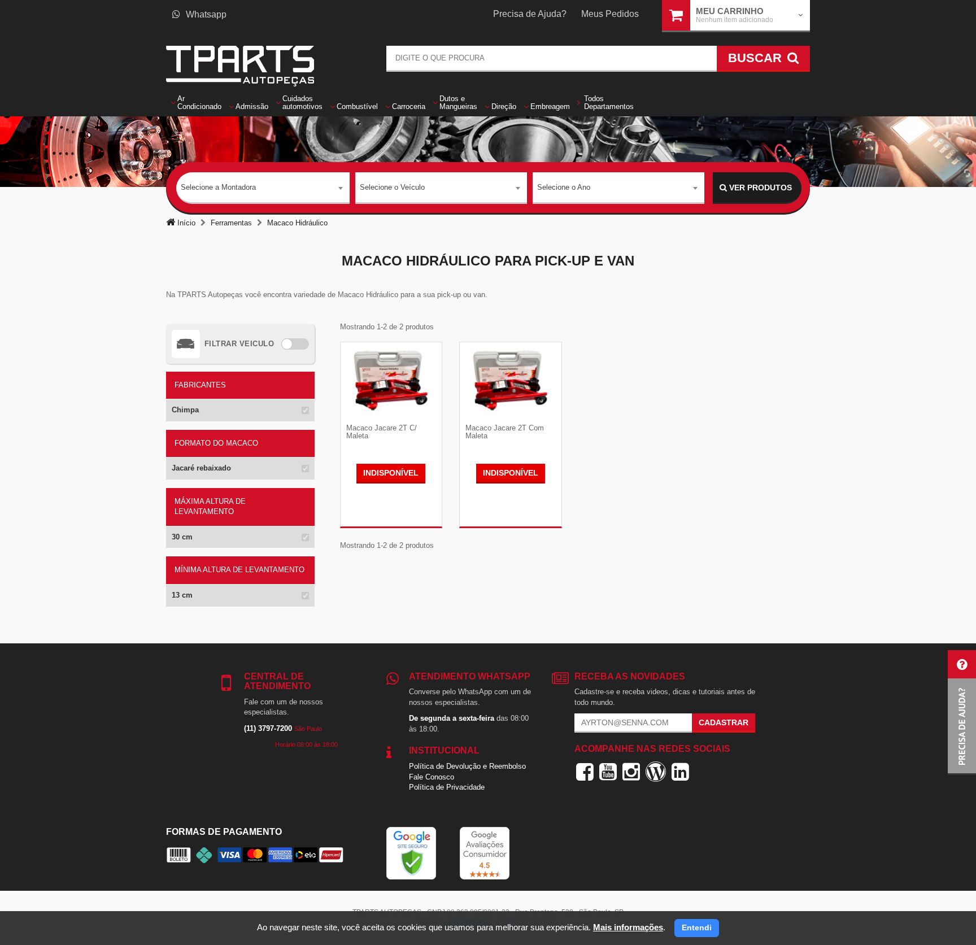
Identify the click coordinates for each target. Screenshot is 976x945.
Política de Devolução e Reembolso (467, 766)
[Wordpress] (656, 771)
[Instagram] (631, 771)
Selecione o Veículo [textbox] (392, 187)
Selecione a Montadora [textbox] (218, 187)
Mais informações (628, 927)
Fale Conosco (431, 777)
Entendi (697, 927)
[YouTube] (608, 771)
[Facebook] (584, 771)
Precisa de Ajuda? (530, 14)
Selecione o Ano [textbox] (563, 187)
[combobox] (263, 188)
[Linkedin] (680, 771)
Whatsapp (206, 14)
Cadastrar (723, 722)
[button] (962, 712)
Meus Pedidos (610, 14)
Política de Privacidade (447, 787)
